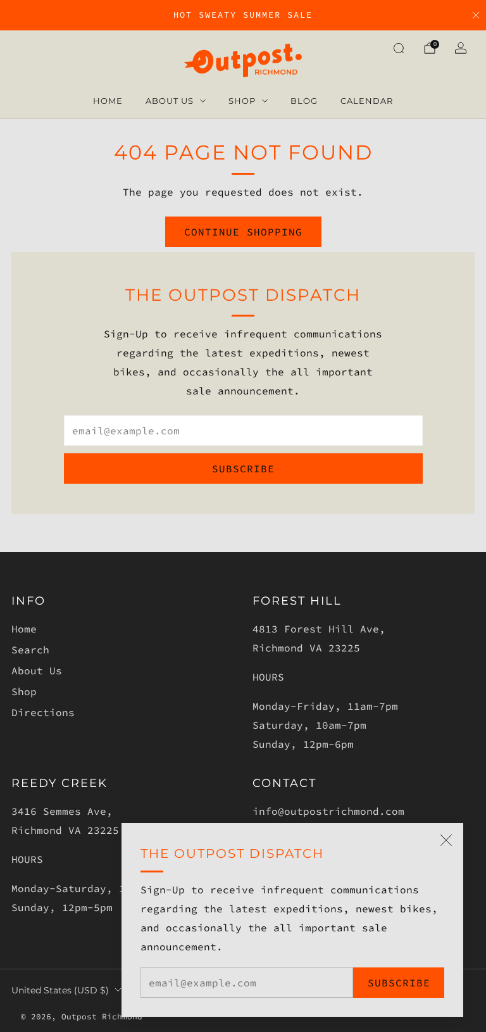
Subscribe (399, 982)
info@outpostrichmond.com (328, 811)
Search (30, 649)
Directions (43, 712)
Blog (304, 101)
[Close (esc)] (446, 840)
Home (108, 101)
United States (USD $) (60, 990)
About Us (170, 101)
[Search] (398, 48)
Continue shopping (243, 231)
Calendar (366, 101)
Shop (242, 101)
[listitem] (243, 15)
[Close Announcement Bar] (476, 15)
